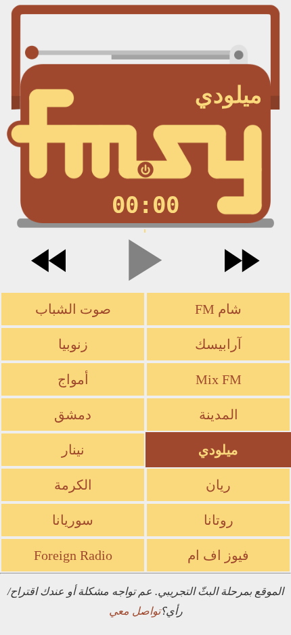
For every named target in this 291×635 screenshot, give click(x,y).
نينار (73, 449)
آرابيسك (218, 344)
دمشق (72, 414)
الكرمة (73, 484)
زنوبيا (73, 344)
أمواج (73, 379)
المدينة (218, 414)
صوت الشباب (73, 309)
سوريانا (72, 520)
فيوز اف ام (218, 555)
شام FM (218, 309)
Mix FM (219, 379)
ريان (218, 484)
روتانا (218, 520)
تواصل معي (134, 611)
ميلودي (218, 449)
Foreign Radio (73, 555)
